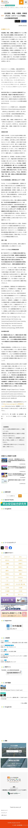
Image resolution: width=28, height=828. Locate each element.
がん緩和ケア (7, 584)
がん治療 (20, 580)
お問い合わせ (4, 815)
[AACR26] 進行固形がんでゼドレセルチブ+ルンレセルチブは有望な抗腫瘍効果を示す (17, 468)
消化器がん (20, 560)
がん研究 (7, 587)
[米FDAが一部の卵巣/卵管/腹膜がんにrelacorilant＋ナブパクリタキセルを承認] (4, 475)
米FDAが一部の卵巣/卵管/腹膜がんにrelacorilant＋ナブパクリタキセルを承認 (17, 474)
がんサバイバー (7, 556)
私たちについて (4, 810)
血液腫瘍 (7, 563)
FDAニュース (20, 594)
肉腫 (7, 567)
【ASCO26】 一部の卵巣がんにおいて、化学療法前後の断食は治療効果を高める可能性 (16, 460)
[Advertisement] (14, 525)
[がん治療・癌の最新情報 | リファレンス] (5, 2)
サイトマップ (4, 812)
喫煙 (7, 594)
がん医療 (20, 587)
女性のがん (7, 560)
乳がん (20, 556)
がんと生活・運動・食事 (20, 584)
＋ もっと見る (24, 703)
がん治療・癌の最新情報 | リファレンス (20, 825)
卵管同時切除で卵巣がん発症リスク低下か (16, 480)
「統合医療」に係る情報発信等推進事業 (10, 670)
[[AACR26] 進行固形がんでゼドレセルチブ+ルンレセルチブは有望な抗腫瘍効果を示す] (4, 467)
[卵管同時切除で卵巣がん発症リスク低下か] (4, 481)
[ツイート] (17, 21)
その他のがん (20, 577)
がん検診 (20, 591)
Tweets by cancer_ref (15, 807)
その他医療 (7, 591)
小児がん (7, 577)
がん (7, 580)
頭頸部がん (20, 570)
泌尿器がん (20, 563)
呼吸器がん (20, 567)
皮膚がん (7, 570)
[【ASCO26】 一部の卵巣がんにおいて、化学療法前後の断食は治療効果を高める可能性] (4, 460)
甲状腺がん (7, 573)
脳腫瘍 (20, 573)
